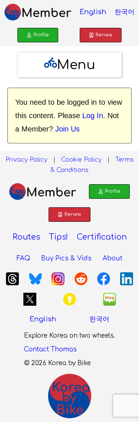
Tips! (58, 237)
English (93, 12)
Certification (102, 237)
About (112, 258)
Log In (92, 115)
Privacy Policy (26, 159)
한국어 (125, 12)
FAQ (23, 258)
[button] (70, 64)
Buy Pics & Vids (66, 258)
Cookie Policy (81, 159)
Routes (26, 237)
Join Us (67, 129)
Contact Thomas (50, 349)
